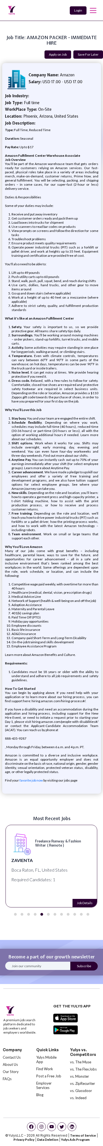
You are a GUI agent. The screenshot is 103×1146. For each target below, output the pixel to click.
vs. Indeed (78, 1098)
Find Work (44, 1069)
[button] (15, 914)
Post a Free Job (48, 1076)
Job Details (84, 903)
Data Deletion (47, 1139)
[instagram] (41, 1126)
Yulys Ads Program (75, 1139)
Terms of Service (83, 1135)
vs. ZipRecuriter (82, 1083)
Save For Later (88, 54)
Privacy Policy (23, 1139)
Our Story (11, 1071)
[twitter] (61, 1126)
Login (78, 10)
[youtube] (51, 1126)
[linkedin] (72, 1126)
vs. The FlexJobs (83, 1069)
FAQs (7, 1079)
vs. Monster (79, 1076)
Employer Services (44, 1085)
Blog (39, 1095)
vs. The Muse (80, 1062)
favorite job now (31, 780)
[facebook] (31, 1126)
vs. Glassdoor (81, 1090)
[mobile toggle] (93, 10)
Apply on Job (58, 54)
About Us (10, 1064)
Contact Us (12, 1057)
